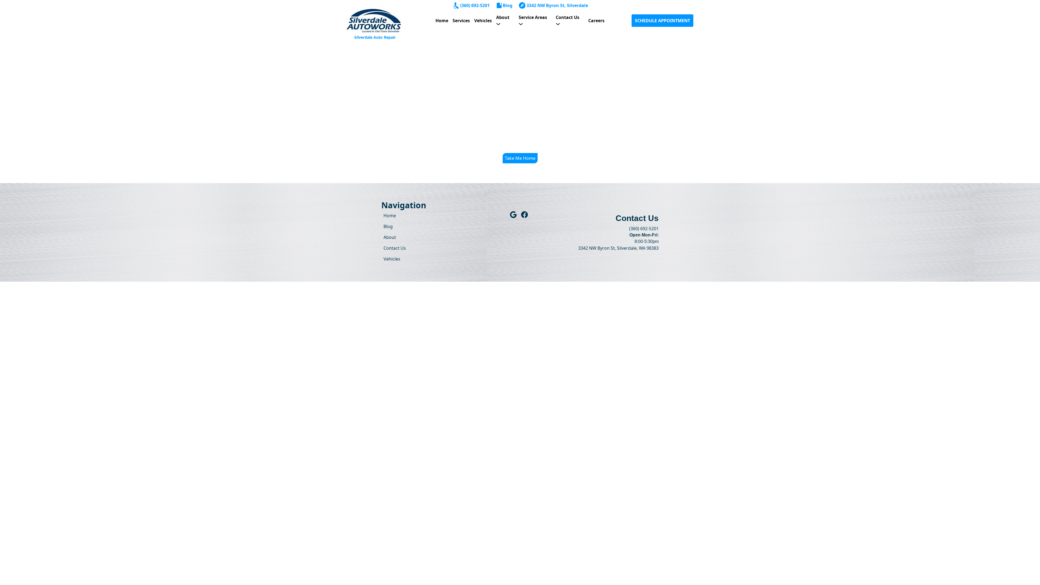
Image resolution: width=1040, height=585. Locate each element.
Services (461, 21)
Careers (596, 21)
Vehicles (483, 21)
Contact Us (567, 17)
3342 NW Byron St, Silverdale (557, 5)
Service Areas (533, 17)
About (502, 17)
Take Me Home (520, 158)
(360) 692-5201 (475, 5)
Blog (507, 5)
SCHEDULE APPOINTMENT (662, 21)
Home (441, 21)
